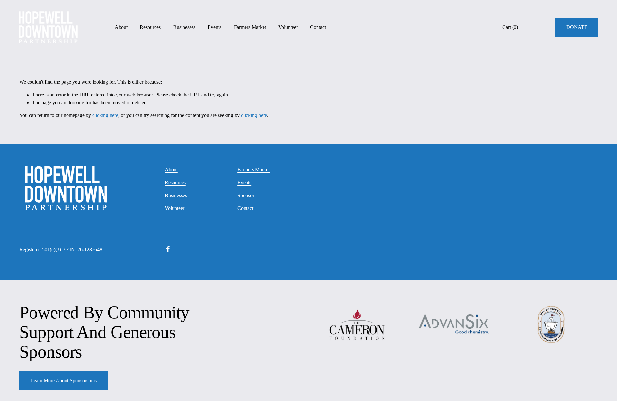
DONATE (576, 27)
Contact (318, 27)
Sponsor (245, 195)
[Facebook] (168, 249)
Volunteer (288, 27)
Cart (510, 27)
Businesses (184, 27)
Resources (150, 27)
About (121, 27)
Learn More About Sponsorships (64, 380)
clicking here (105, 115)
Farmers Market (250, 27)
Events (214, 27)
